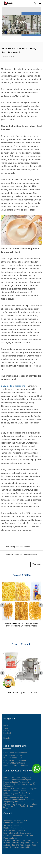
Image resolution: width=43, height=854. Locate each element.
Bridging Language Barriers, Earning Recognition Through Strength (17, 794)
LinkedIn (6, 738)
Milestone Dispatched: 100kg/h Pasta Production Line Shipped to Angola (21, 624)
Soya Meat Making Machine (14, 763)
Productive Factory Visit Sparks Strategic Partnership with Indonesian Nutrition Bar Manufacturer (19, 784)
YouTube (6, 735)
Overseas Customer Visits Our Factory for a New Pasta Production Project (20, 790)
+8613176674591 (14, 825)
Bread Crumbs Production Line (15, 765)
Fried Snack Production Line (14, 760)
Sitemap (6, 741)
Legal (5, 725)
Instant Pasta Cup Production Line (22, 692)
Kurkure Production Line (12, 755)
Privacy (6, 730)
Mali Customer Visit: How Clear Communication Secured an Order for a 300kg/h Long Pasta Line (18, 800)
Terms (5, 728)
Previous (2, 605)
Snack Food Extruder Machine (15, 753)
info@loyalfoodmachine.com (20, 833)
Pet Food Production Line (13, 758)
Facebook (7, 733)
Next (40, 605)
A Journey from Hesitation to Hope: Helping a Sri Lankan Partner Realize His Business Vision (20, 806)
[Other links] (40, 3)
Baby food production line (13, 386)
